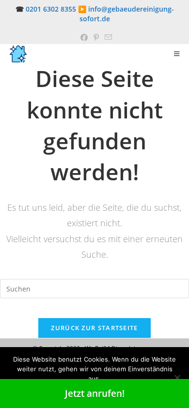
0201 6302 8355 (51, 9)
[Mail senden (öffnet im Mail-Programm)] (107, 37)
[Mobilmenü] (177, 53)
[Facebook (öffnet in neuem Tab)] (84, 37)
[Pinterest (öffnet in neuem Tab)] (96, 37)
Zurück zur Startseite (94, 327)
